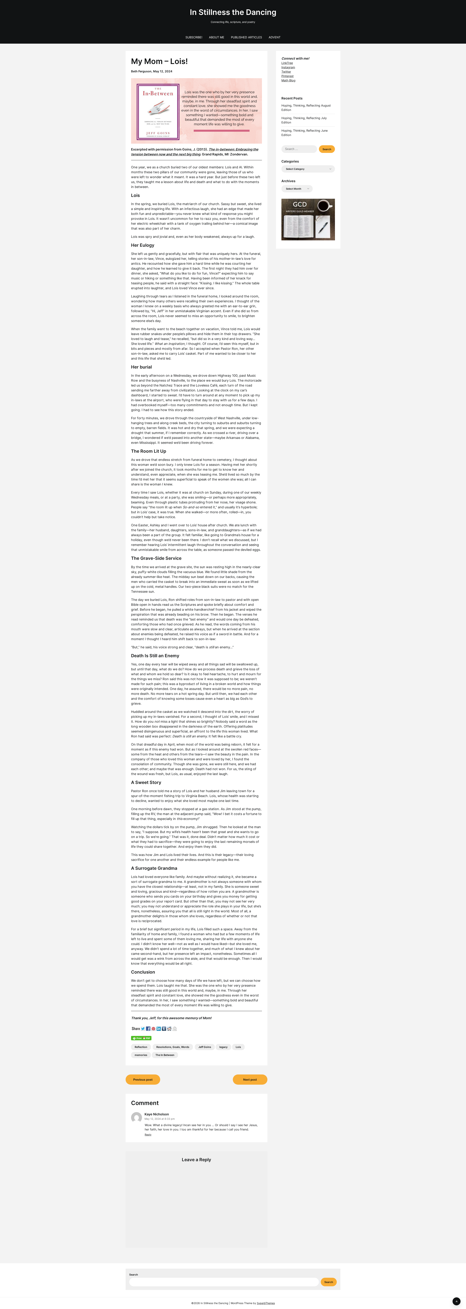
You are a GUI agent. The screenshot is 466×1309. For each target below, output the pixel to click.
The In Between (164, 1054)
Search (133, 1274)
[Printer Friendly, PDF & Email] (141, 1038)
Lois (238, 1046)
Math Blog (288, 80)
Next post (250, 1079)
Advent (275, 37)
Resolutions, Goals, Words (172, 1046)
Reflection (141, 1046)
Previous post (143, 1079)
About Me (216, 37)
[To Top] (457, 1301)
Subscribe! (193, 37)
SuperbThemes (266, 1303)
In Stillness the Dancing (233, 12)
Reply (148, 1134)
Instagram (288, 67)
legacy (223, 1046)
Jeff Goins (204, 1046)
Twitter (286, 71)
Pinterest (287, 76)
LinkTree (287, 63)
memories (141, 1054)
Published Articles (246, 37)
